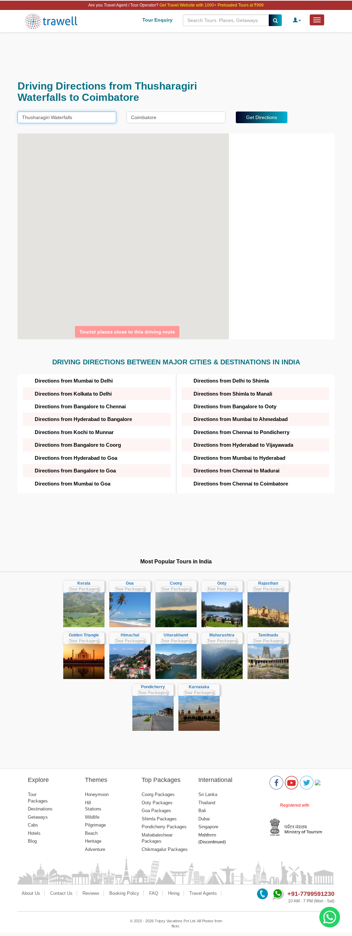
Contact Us (61, 893)
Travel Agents (203, 893)
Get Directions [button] (261, 117)
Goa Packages (156, 810)
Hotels (34, 833)
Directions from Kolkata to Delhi (73, 394)
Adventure (95, 849)
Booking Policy (124, 893)
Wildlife (92, 817)
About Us (31, 893)
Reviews (90, 893)
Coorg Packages (158, 794)
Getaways (38, 817)
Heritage (93, 841)
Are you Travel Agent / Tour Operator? (124, 5)
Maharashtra (221, 635)
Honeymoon (97, 794)
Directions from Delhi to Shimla (231, 381)
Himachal (130, 635)
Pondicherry (153, 687)
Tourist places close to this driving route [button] (127, 332)
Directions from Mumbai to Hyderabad (239, 458)
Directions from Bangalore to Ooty (235, 406)
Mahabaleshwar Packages (157, 838)
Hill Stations (93, 806)
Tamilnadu (268, 635)
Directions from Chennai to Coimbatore (241, 484)
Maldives (207, 835)
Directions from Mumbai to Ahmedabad (241, 419)
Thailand (206, 802)
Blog (32, 841)
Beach (91, 833)
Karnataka (199, 687)
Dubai (204, 818)
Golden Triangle (84, 635)
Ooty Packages (157, 802)
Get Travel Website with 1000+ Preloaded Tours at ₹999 (212, 5)
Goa (130, 583)
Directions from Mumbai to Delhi (74, 381)
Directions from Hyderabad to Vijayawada (243, 445)
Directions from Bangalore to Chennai (80, 406)
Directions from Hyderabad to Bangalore (83, 419)
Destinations (40, 808)
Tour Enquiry (157, 20)
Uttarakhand (176, 635)
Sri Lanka (207, 794)
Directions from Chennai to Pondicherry (241, 432)
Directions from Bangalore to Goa (75, 470)
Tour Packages (83, 589)
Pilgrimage (95, 825)
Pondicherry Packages (164, 826)
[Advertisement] (176, 56)
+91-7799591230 (310, 893)
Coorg (176, 583)
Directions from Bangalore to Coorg (78, 445)
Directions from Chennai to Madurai (236, 470)
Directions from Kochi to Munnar (74, 432)
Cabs (33, 825)
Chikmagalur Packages (165, 849)
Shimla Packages (159, 818)
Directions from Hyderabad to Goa (76, 458)
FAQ (153, 893)
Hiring (173, 893)
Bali (202, 810)
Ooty (222, 583)
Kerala (83, 583)
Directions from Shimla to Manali (233, 394)
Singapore (208, 826)
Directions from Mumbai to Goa (72, 484)
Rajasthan (268, 583)
